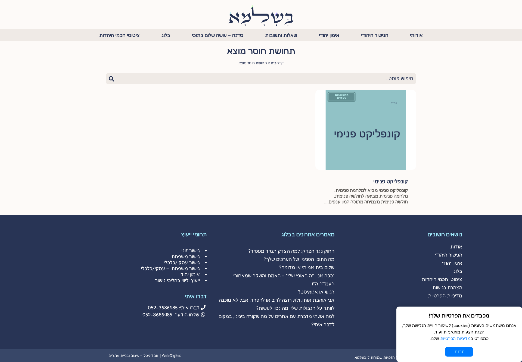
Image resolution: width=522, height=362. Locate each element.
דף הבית (277, 63)
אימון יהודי (329, 35)
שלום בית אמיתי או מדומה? (306, 267)
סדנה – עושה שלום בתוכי (217, 35)
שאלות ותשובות (281, 35)
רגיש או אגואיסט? (316, 292)
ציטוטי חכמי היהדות (119, 35)
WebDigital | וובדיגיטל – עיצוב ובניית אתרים (145, 355)
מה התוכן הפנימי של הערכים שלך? (299, 259)
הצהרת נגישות (447, 287)
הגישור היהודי (374, 35)
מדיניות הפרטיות (445, 295)
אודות (456, 246)
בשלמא (360, 357)
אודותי (416, 35)
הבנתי (459, 351)
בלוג (165, 35)
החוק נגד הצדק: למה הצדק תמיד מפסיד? (291, 251)
